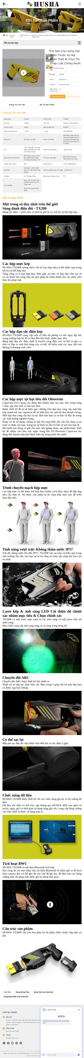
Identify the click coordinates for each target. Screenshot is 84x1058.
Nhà (6, 35)
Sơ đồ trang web (23, 1053)
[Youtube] (16, 1043)
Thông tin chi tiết (17, 105)
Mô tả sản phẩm (47, 105)
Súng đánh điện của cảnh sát (16, 997)
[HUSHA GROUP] (43, 4)
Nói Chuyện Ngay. (58, 96)
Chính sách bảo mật (10, 1053)
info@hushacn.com (12, 1038)
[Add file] (43, 1054)
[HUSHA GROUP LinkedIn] (20, 1043)
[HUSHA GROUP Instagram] (12, 1043)
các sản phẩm (12, 36)
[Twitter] (4, 1043)
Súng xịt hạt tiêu (22, 992)
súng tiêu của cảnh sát (43, 992)
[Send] (79, 1054)
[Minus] (79, 1010)
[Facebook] (8, 1043)
